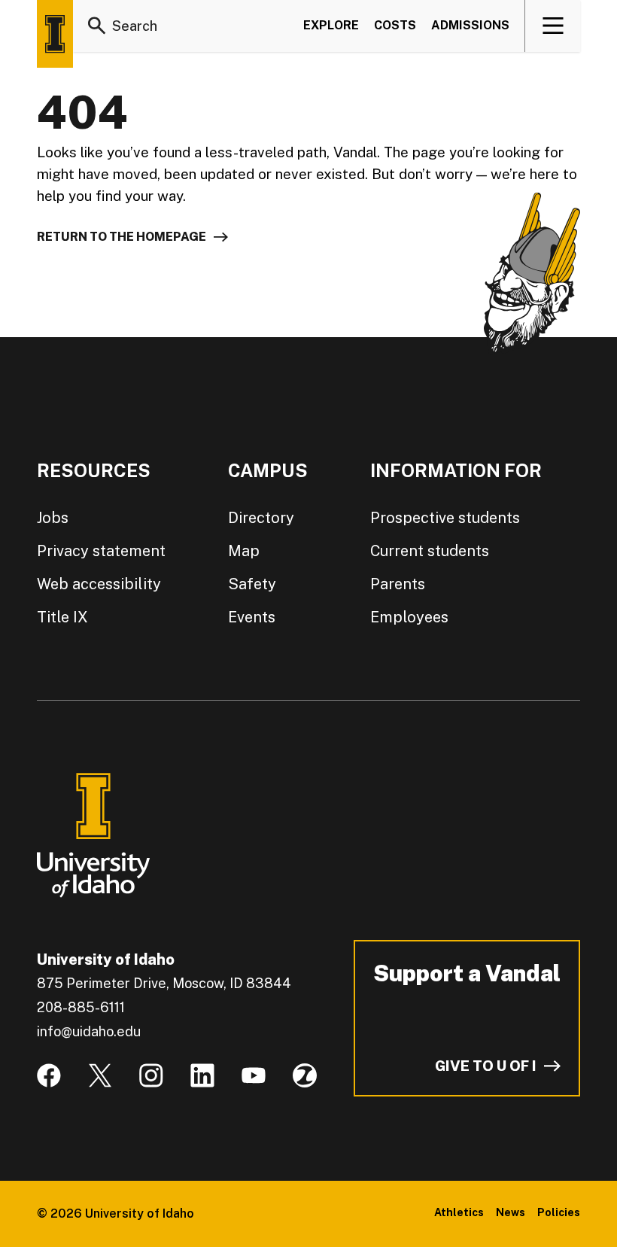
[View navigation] (553, 25)
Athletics (459, 1212)
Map (244, 551)
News (510, 1212)
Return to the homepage (121, 237)
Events (251, 617)
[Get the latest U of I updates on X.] (100, 1075)
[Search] (97, 26)
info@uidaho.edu (89, 1031)
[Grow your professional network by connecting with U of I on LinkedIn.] (202, 1075)
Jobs (52, 518)
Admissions (470, 25)
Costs (395, 25)
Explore (331, 25)
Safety (252, 584)
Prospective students (445, 518)
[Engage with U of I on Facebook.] (49, 1075)
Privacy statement (101, 551)
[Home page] (55, 34)
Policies (558, 1212)
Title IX (62, 617)
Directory (261, 518)
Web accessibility (99, 584)
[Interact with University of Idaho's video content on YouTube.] (254, 1075)
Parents (397, 584)
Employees (409, 617)
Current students (429, 551)
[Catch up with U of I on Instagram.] (151, 1075)
